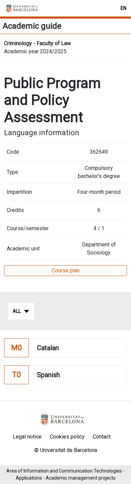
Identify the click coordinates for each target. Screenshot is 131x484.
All (17, 311)
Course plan (66, 270)
